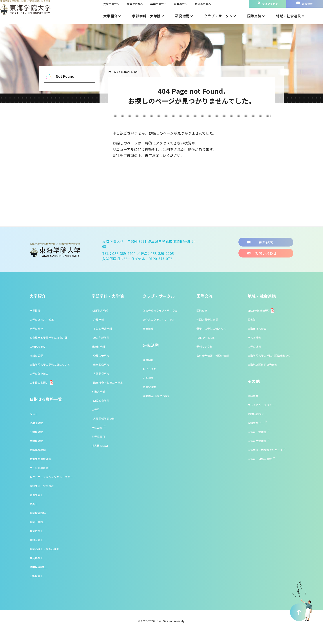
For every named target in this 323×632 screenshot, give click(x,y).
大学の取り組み (39, 373)
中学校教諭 (36, 441)
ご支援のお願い (39, 382)
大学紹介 (38, 296)
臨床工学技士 (38, 522)
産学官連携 (149, 387)
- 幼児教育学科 (100, 400)
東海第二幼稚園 (257, 441)
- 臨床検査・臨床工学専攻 (107, 382)
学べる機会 (254, 337)
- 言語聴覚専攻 (100, 373)
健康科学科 (98, 346)
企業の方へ (180, 4)
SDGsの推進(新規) (259, 310)
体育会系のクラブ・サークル (160, 310)
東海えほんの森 (257, 328)
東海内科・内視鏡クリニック (265, 450)
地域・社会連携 (262, 296)
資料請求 (253, 396)
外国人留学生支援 (207, 319)
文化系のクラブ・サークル (159, 319)
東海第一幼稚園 (257, 432)
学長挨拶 (35, 310)
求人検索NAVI (100, 445)
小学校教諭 (36, 432)
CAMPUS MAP (38, 346)
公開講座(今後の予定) (156, 396)
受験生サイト (256, 423)
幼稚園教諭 (36, 423)
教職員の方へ (203, 4)
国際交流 (204, 296)
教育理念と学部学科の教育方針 (48, 337)
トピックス (149, 369)
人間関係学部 (100, 310)
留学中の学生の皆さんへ (211, 328)
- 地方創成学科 (100, 337)
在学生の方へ (135, 4)
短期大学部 (98, 391)
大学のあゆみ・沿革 (42, 319)
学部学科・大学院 (108, 296)
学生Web (97, 427)
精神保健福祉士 (39, 567)
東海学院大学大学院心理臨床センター (270, 355)
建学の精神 (36, 328)
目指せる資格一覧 (46, 399)
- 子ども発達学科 (102, 328)
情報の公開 (36, 355)
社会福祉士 (36, 558)
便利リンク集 (204, 346)
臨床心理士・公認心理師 (44, 549)
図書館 (252, 319)
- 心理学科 (98, 319)
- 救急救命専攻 (100, 364)
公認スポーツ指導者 (42, 486)
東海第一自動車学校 (260, 459)
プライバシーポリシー (261, 405)
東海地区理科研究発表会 (262, 364)
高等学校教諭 (38, 450)
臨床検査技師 (38, 513)
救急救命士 (36, 531)
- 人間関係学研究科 (103, 418)
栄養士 (34, 504)
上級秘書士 (36, 576)
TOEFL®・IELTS (205, 337)
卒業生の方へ (158, 4)
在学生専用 (98, 436)
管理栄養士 (36, 495)
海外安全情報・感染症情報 (212, 355)
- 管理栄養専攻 (100, 355)
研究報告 (148, 378)
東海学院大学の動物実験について (50, 364)
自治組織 (148, 328)
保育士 (34, 414)
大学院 (96, 409)
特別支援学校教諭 (40, 459)
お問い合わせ (256, 414)
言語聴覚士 (36, 540)
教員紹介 (148, 360)
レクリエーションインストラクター (51, 477)
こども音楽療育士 (40, 468)
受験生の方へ (111, 4)
